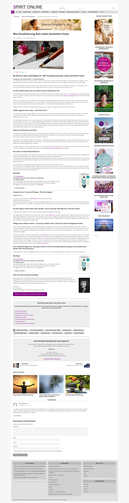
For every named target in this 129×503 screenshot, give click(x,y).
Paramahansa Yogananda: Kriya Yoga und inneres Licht (26, 477)
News (20, 12)
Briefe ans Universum (22, 330)
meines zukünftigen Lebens (71, 95)
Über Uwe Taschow (53, 482)
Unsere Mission (27, 12)
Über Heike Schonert (53, 479)
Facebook (86, 484)
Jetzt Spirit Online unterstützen (52, 359)
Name (14, 438)
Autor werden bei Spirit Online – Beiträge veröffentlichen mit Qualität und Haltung (64, 471)
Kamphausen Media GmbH (20, 333)
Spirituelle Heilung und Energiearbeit (24, 319)
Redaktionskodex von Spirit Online (56, 475)
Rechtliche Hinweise (88, 466)
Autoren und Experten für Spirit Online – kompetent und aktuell (63, 468)
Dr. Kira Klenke (22, 403)
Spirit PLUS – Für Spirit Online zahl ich (57, 491)
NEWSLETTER (62, 8)
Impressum (86, 471)
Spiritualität (36, 12)
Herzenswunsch (67, 330)
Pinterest (86, 491)
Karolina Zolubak (33, 333)
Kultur (84, 12)
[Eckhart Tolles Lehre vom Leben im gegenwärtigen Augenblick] (51, 384)
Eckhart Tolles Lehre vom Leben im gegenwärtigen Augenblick (49, 395)
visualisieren (68, 333)
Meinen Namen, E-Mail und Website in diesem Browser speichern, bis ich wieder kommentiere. (38, 451)
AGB (85, 473)
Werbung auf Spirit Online (54, 466)
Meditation (54, 12)
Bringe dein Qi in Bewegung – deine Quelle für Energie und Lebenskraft (29, 466)
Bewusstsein (45, 12)
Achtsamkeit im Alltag (20, 317)
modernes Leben (41, 243)
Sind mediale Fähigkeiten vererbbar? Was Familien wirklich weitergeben (29, 471)
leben (37, 135)
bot (15, 212)
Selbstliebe (40, 184)
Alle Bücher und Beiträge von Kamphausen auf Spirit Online (30, 294)
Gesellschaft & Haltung (73, 12)
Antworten (17, 415)
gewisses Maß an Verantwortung (52, 148)
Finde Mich (51, 489)
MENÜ (13, 12)
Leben (26, 158)
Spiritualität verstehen (21, 311)
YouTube (86, 486)
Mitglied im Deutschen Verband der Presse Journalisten (61, 494)
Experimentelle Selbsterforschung (23, 395)
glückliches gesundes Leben (53, 330)
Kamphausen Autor (78, 330)
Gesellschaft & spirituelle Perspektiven (25, 323)
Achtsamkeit (62, 12)
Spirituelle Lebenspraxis (30, 38)
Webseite (15, 446)
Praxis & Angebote (93, 12)
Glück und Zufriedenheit (36, 330)
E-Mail (14, 442)
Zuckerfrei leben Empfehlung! (74, 395)
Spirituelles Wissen (20, 321)
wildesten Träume (78, 333)
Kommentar (16, 426)
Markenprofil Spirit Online (54, 484)
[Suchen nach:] (104, 235)
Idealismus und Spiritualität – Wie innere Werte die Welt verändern (28, 468)
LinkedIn (86, 489)
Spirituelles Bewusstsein (21, 313)
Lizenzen (86, 476)
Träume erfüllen (45, 333)
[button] (14, 72)
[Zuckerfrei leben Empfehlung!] (77, 384)
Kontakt (50, 487)
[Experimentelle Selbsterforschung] (25, 384)
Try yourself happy (57, 333)
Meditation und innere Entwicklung (24, 315)
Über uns (51, 477)
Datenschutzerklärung (89, 468)
